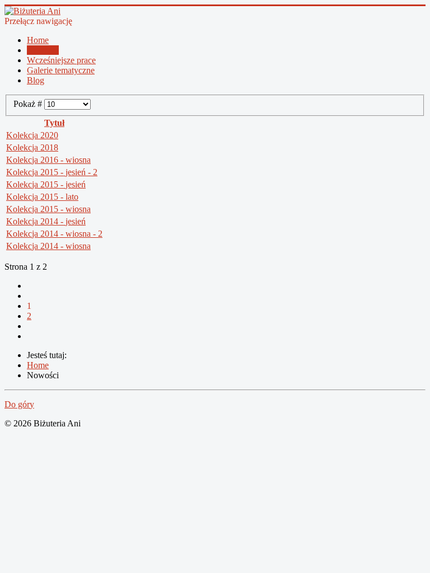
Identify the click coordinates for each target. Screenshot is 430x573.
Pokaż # (28, 104)
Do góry (19, 404)
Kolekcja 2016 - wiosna (48, 160)
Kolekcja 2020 (32, 135)
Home (38, 40)
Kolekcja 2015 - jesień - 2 (51, 172)
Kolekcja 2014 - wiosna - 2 (54, 233)
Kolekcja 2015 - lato (42, 196)
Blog (35, 80)
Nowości (43, 50)
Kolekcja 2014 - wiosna (48, 246)
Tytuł (54, 123)
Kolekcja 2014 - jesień (46, 221)
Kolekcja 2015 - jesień (46, 184)
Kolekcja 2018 (32, 147)
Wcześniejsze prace (61, 60)
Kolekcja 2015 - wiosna (48, 209)
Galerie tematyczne (61, 70)
